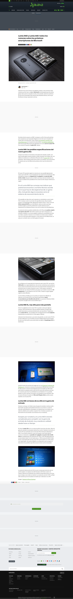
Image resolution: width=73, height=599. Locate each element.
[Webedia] (12, 572)
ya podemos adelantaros (48, 142)
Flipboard (29, 44)
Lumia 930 (46, 158)
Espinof (26, 578)
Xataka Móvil (11, 578)
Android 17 (32, 545)
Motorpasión (44, 577)
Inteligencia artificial (31, 555)
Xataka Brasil (11, 591)
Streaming (10, 551)
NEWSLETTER (44, 10)
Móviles (23, 482)
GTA (45, 29)
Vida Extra (18, 578)
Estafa (23, 29)
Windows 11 (30, 557)
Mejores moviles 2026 (19, 545)
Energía (20, 553)
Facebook (26, 44)
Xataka (36, 5)
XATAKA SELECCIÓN (20, 10)
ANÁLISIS (13, 10)
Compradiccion (52, 580)
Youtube (62, 10)
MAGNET (38, 10)
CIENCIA (27, 10)
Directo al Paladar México (36, 590)
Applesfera (10, 580)
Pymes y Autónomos (59, 579)
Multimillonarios (38, 29)
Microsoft (27, 482)
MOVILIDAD (33, 10)
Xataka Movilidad (31, 553)
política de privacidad (50, 555)
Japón (43, 29)
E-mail (31, 44)
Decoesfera (51, 578)
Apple (10, 555)
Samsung (20, 555)
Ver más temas (11, 561)
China (17, 29)
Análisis (20, 551)
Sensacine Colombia (27, 592)
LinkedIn (57, 561)
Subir (61, 572)
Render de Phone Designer (29, 479)
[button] (25, 86)
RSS (53, 561)
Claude (36, 545)
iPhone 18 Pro (51, 545)
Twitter (63, 10)
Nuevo (61, 6)
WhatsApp (55, 10)
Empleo (20, 557)
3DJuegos (18, 577)
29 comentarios (22, 44)
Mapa (33, 29)
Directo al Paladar (36, 577)
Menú (11, 6)
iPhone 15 (49, 29)
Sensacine (27, 577)
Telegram (58, 10)
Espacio (29, 551)
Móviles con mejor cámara (43, 545)
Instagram (60, 10)
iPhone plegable (26, 545)
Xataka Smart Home (11, 582)
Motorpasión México (44, 590)
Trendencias (52, 577)
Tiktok (56, 10)
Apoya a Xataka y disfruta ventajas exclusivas (54, 564)
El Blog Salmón (60, 577)
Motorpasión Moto (44, 578)
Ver (37, 508)
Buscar (62, 569)
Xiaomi (53, 29)
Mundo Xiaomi (11, 583)
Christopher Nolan (28, 29)
